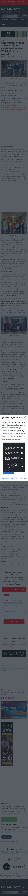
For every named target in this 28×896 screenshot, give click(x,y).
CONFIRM (8, 473)
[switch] (22, 448)
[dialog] (14, 448)
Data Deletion (5, 478)
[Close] (25, 417)
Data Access (14, 478)
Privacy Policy (22, 478)
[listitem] (14, 444)
